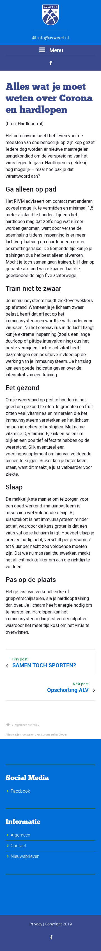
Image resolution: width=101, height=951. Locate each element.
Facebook (20, 791)
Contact (18, 845)
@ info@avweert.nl (50, 38)
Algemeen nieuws (26, 725)
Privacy (35, 924)
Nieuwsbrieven (25, 856)
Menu (55, 50)
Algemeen (20, 835)
